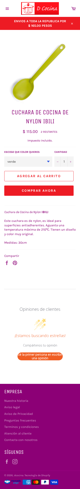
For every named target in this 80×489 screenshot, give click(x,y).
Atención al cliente (18, 433)
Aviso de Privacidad (18, 414)
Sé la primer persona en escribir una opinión (40, 356)
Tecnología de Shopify (37, 475)
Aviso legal (12, 407)
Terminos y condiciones (21, 427)
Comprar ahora (39, 191)
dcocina (18, 475)
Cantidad (60, 151)
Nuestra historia (16, 401)
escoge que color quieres (22, 151)
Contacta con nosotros (21, 440)
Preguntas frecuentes (20, 420)
